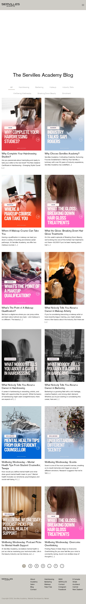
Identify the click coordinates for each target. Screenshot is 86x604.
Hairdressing (49, 579)
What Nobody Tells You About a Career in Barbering (61, 386)
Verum (46, 598)
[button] (83, 5)
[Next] (62, 566)
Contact (33, 589)
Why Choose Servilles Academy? (62, 153)
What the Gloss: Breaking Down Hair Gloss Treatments (64, 232)
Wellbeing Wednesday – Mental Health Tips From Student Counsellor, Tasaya (21, 465)
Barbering (48, 582)
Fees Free (48, 587)
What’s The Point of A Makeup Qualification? (17, 309)
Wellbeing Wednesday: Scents (61, 462)
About (32, 579)
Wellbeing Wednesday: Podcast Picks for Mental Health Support (21, 544)
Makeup (47, 584)
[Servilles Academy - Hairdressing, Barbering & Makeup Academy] (13, 5)
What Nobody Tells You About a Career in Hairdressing (18, 386)
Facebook (62, 589)
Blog (32, 587)
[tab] (11, 87)
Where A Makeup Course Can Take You (20, 232)
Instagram (62, 587)
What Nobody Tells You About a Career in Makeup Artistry (61, 309)
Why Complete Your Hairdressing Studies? (19, 155)
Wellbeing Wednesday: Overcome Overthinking (62, 544)
